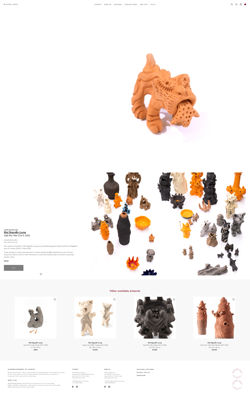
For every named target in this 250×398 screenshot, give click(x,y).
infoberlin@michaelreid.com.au (114, 381)
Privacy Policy (143, 372)
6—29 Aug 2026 (34, 385)
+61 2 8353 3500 (77, 383)
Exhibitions (131, 4)
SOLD (14, 268)
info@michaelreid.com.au (80, 381)
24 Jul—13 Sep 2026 (31, 383)
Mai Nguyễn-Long (15, 232)
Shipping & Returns (145, 369)
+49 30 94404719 (109, 383)
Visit (153, 4)
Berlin (107, 4)
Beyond (118, 4)
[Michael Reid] (40, 4)
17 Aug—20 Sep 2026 (21, 387)
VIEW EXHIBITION (11, 229)
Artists (144, 4)
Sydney (98, 4)
